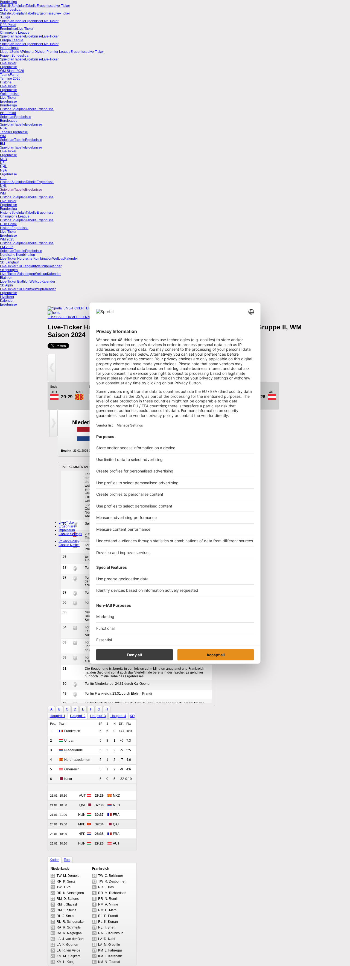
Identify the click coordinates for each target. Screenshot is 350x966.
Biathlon (6, 278)
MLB (3, 159)
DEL (3, 178)
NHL (3, 167)
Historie (5, 82)
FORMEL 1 (73, 317)
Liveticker (7, 297)
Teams (5, 75)
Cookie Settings (70, 534)
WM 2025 (7, 239)
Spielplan (18, 6)
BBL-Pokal (8, 113)
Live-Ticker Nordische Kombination (26, 258)
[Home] (54, 313)
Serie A (16, 52)
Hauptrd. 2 (78, 716)
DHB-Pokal (8, 224)
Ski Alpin (6, 285)
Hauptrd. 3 (98, 716)
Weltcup (58, 258)
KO (132, 716)
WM (3, 136)
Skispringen (9, 270)
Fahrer (15, 75)
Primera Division (34, 52)
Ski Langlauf (9, 262)
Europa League (11, 40)
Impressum (67, 530)
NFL (3, 163)
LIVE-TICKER (73, 308)
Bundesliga (8, 2)
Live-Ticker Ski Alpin (15, 289)
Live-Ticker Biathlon (15, 281)
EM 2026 (6, 247)
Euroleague (9, 121)
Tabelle (31, 6)
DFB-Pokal (8, 25)
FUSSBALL (56, 317)
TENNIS (87, 317)
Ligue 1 (5, 52)
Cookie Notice (69, 545)
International (9, 48)
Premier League (58, 52)
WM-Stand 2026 (12, 71)
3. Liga (5, 17)
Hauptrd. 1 (57, 716)
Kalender (71, 258)
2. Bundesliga (10, 9)
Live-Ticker (62, 6)
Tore (67, 860)
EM (2, 144)
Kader (54, 860)
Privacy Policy (69, 541)
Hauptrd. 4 (118, 716)
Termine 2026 (10, 78)
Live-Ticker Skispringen (17, 274)
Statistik (5, 6)
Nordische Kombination (17, 255)
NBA (3, 128)
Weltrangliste (9, 94)
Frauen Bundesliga (14, 55)
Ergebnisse (45, 6)
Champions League (15, 32)
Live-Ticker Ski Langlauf (18, 266)
